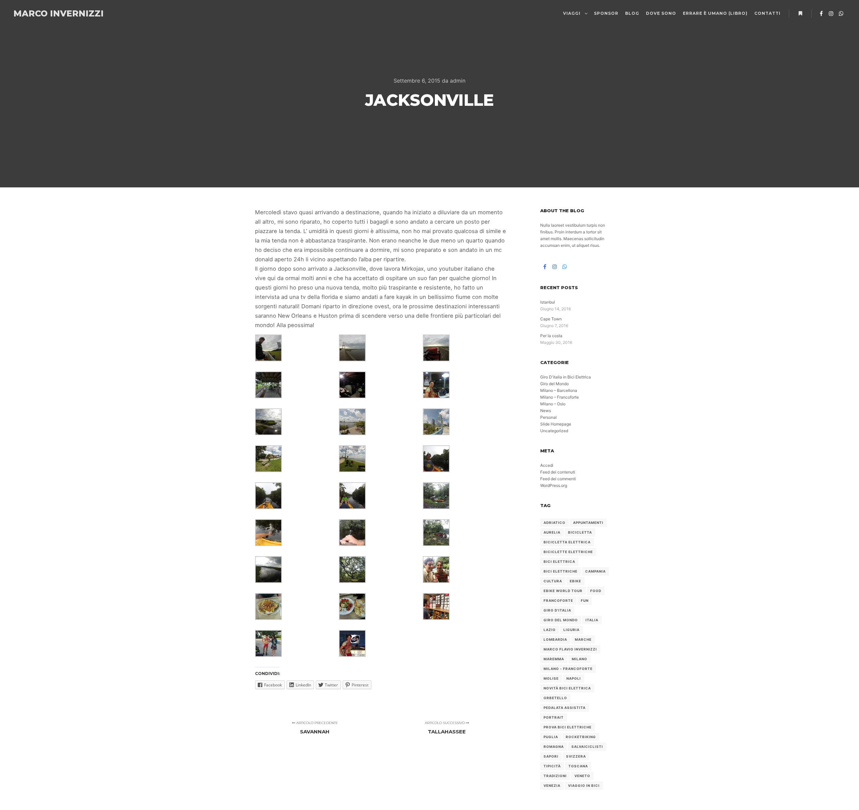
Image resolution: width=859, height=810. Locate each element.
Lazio (550, 630)
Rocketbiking (581, 737)
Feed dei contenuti (557, 472)
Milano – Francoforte (559, 397)
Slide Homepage (555, 423)
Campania (595, 571)
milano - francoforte (568, 669)
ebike (575, 581)
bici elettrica (559, 561)
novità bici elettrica (567, 688)
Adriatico (554, 523)
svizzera (576, 756)
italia (592, 620)
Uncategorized (554, 430)
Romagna (554, 747)
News (545, 410)
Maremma (554, 659)
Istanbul (547, 302)
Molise (551, 678)
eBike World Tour (563, 591)
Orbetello (555, 698)
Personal (548, 417)
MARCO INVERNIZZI (47, 13)
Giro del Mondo (554, 383)
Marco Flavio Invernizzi (570, 649)
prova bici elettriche (568, 727)
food (595, 591)
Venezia (552, 785)
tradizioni (555, 776)
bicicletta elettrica (567, 542)
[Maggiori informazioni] (800, 13)
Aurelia (552, 532)
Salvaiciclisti (587, 747)
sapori (551, 756)
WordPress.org (553, 485)
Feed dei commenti (558, 478)
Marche (583, 639)
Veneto (582, 776)
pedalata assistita (565, 708)
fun (585, 600)
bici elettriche (560, 571)
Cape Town (551, 318)
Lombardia (555, 639)
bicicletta (580, 532)
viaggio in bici (584, 785)
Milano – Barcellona (558, 390)
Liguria (571, 630)
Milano (579, 659)
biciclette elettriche (568, 552)
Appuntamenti (588, 523)
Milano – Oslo (552, 403)
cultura (553, 581)
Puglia (551, 737)
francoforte (558, 600)
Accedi (546, 465)
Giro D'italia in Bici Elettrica (565, 376)
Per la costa (551, 335)
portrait (554, 717)
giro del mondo (561, 620)
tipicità (552, 766)
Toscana (578, 766)
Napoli (573, 678)
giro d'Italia (557, 610)
